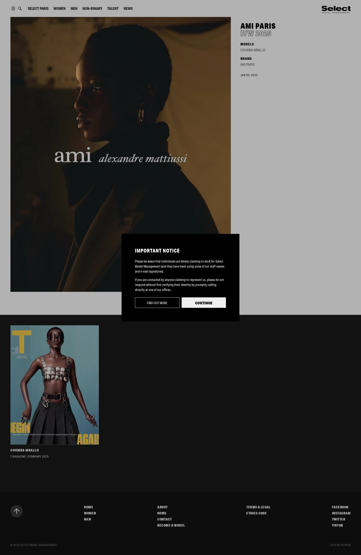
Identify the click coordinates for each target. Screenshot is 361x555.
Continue (203, 302)
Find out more (157, 303)
